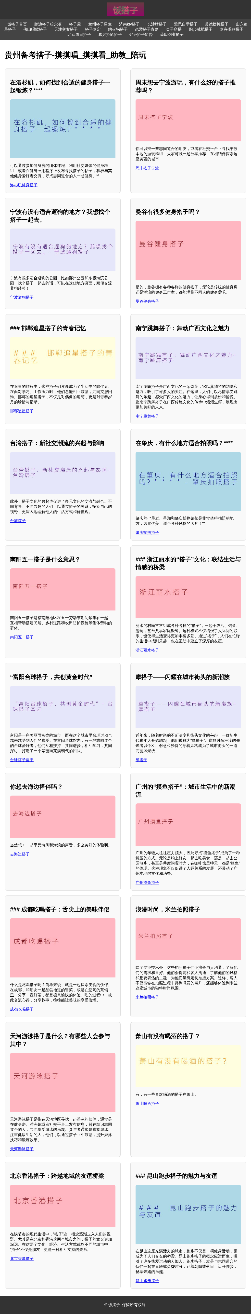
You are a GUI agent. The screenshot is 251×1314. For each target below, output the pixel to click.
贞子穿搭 (174, 29)
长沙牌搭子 (157, 24)
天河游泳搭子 (22, 1149)
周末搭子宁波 (147, 168)
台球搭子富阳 (22, 760)
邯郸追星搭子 (22, 411)
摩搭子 (141, 760)
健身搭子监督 (141, 34)
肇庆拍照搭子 (147, 532)
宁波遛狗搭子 (22, 297)
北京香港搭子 (22, 1259)
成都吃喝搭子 (22, 1009)
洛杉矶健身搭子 (24, 185)
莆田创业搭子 (172, 34)
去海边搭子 (20, 854)
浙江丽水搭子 (147, 650)
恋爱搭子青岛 (147, 29)
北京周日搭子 (79, 34)
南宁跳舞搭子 (147, 416)
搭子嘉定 (93, 29)
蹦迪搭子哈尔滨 (48, 24)
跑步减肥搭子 (201, 29)
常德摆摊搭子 (216, 24)
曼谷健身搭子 (147, 301)
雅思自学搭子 (186, 24)
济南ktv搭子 (129, 24)
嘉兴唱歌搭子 (231, 29)
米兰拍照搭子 (147, 997)
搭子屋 (75, 24)
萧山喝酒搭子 (147, 1103)
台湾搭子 (18, 521)
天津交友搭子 (66, 29)
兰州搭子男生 (100, 24)
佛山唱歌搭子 (35, 29)
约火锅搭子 (118, 29)
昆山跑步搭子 (147, 1281)
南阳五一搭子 (22, 637)
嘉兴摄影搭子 (110, 34)
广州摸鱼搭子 (147, 883)
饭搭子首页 (17, 24)
